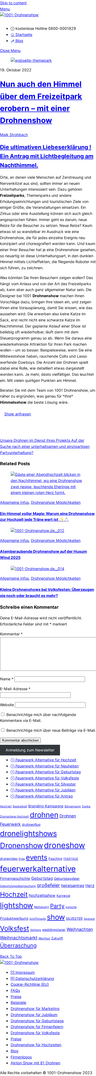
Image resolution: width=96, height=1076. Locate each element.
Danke (86, 806)
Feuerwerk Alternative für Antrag (43, 796)
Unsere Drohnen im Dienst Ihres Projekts (35, 440)
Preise (16, 996)
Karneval (63, 896)
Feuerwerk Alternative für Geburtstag (47, 772)
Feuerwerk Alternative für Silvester (45, 784)
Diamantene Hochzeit (14, 816)
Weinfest (44, 938)
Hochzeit (14, 894)
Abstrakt (6, 806)
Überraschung (18, 945)
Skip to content (13, 3)
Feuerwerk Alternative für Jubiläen (44, 790)
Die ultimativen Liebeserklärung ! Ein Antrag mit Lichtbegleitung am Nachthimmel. (46, 156)
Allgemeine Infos (14, 502)
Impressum (24, 972)
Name (6, 679)
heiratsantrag (72, 885)
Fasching (55, 859)
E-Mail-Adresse (15, 688)
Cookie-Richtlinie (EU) (30, 984)
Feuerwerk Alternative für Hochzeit (45, 760)
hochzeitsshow (42, 895)
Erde (22, 859)
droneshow (64, 845)
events (36, 857)
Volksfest (14, 928)
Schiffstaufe (37, 918)
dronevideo (9, 859)
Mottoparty (41, 907)
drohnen (44, 814)
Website (7, 704)
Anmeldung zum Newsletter (30, 750)
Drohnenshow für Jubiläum (34, 1014)
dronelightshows (28, 833)
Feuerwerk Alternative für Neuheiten (46, 766)
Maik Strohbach (14, 134)
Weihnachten (80, 929)
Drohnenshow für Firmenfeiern (37, 1026)
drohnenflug (31, 825)
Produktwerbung (14, 918)
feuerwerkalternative (38, 868)
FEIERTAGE (70, 859)
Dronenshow (21, 845)
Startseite (23, 34)
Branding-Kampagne (45, 806)
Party (57, 905)
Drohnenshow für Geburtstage (37, 1020)
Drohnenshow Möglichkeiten (56, 502)
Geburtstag (42, 878)
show (56, 917)
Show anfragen (17, 414)
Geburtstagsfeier (67, 879)
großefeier (48, 885)
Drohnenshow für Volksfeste (35, 1032)
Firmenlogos (21, 1057)
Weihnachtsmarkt (18, 937)
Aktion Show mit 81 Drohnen (35, 1063)
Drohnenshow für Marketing (35, 1008)
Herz (89, 885)
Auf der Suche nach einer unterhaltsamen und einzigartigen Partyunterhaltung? (45, 446)
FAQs (15, 990)
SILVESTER (74, 918)
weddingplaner (54, 930)
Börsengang (73, 806)
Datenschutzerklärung (34, 978)
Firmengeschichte (15, 878)
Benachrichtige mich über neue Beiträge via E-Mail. (51, 730)
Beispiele (18, 1002)
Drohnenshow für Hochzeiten (36, 1044)
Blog (18, 40)
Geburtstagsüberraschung (18, 886)
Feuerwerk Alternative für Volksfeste (46, 778)
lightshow (16, 905)
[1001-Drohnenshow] (19, 15)
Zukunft (57, 938)
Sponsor (89, 918)
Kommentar (11, 634)
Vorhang (35, 930)
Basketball (20, 806)
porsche (71, 907)
